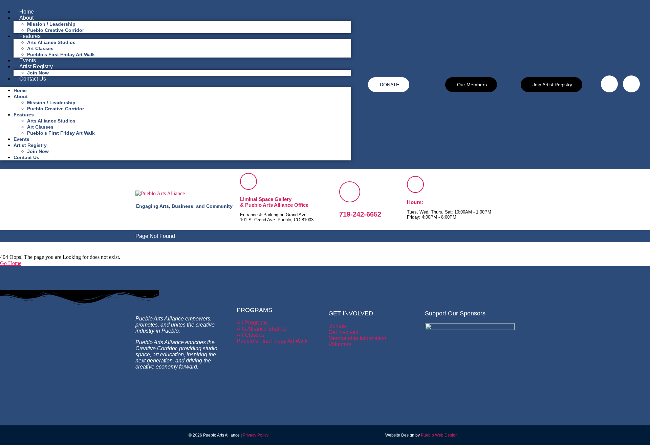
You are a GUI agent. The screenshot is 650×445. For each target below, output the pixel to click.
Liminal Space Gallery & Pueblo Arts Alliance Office (274, 202)
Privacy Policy (255, 435)
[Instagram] (631, 83)
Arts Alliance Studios (51, 42)
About (26, 18)
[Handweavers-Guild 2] (470, 328)
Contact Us (32, 79)
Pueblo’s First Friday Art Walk (61, 54)
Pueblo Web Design (439, 435)
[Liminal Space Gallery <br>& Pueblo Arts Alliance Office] (248, 181)
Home (26, 12)
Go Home (10, 263)
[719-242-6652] (349, 191)
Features (30, 36)
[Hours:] (415, 184)
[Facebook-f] (609, 83)
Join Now (38, 72)
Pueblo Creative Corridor (55, 30)
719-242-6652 (360, 214)
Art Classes (40, 48)
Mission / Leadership (51, 24)
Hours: (415, 202)
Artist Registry (36, 66)
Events (27, 60)
